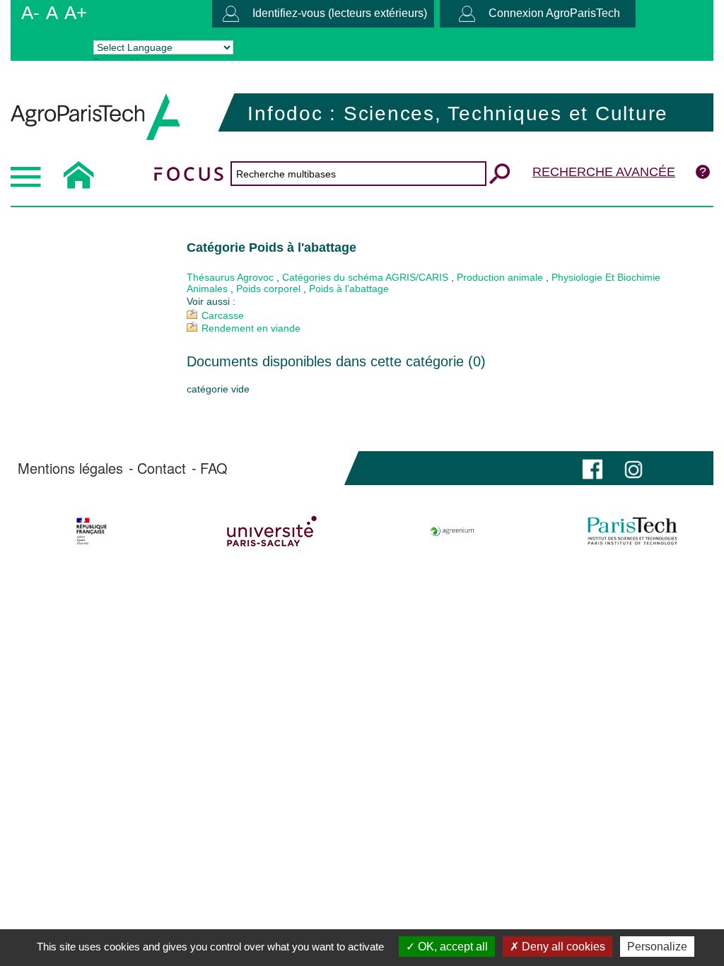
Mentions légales (70, 468)
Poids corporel (268, 288)
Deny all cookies (562, 947)
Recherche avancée (603, 172)
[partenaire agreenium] (452, 531)
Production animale (500, 277)
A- (30, 12)
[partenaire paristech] (632, 531)
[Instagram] (633, 468)
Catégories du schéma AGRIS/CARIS (365, 277)
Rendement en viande (251, 328)
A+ (75, 12)
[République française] (92, 531)
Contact (161, 468)
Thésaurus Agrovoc (230, 277)
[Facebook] (592, 468)
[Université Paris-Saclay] (272, 531)
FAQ (214, 468)
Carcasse (223, 315)
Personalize (657, 947)
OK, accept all (451, 947)
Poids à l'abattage (349, 288)
